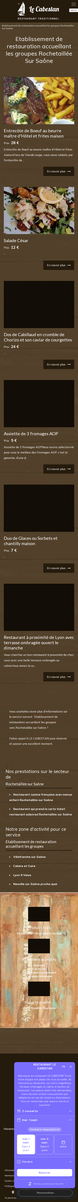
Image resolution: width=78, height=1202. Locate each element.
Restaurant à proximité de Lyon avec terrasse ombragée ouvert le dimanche (39, 642)
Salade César (16, 240)
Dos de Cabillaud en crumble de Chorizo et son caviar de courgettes (38, 337)
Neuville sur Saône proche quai (35, 884)
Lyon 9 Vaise (22, 875)
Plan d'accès (13, 1194)
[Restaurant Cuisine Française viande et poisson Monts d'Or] (39, 11)
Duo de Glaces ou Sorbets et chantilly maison (31, 540)
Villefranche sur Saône (29, 857)
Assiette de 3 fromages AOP (31, 433)
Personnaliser (45, 1192)
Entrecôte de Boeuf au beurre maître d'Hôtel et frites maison (34, 133)
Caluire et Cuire (24, 866)
